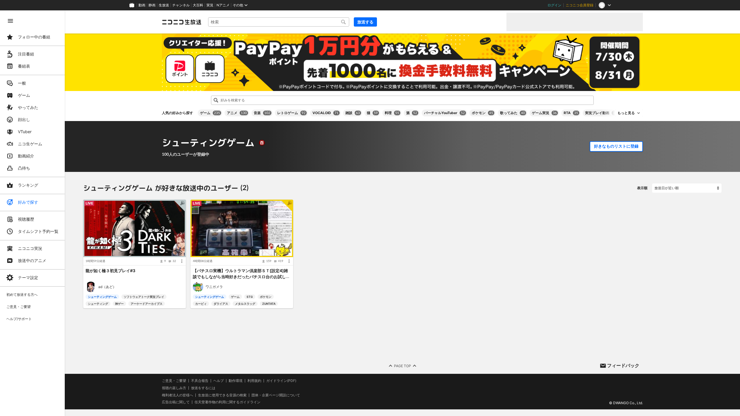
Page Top (402, 365)
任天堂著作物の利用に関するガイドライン (227, 402)
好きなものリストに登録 (616, 146)
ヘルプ (218, 380)
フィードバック (623, 365)
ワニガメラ (214, 287)
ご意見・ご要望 (174, 380)
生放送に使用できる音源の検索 (222, 395)
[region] (32, 213)
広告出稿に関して (176, 402)
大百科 (198, 5)
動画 (141, 5)
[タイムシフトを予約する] (180, 205)
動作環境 (236, 380)
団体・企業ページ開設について (275, 395)
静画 (152, 5)
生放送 (164, 5)
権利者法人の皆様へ (177, 395)
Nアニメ (223, 5)
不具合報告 (199, 380)
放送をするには (203, 388)
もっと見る (626, 113)
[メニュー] (181, 261)
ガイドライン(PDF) (281, 380)
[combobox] (278, 22)
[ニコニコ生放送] (181, 22)
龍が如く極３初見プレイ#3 (110, 270)
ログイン (554, 5)
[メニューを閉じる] (10, 21)
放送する (365, 21)
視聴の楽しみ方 (174, 388)
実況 (209, 5)
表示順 (642, 188)
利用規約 (254, 380)
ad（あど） (107, 287)
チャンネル (181, 5)
